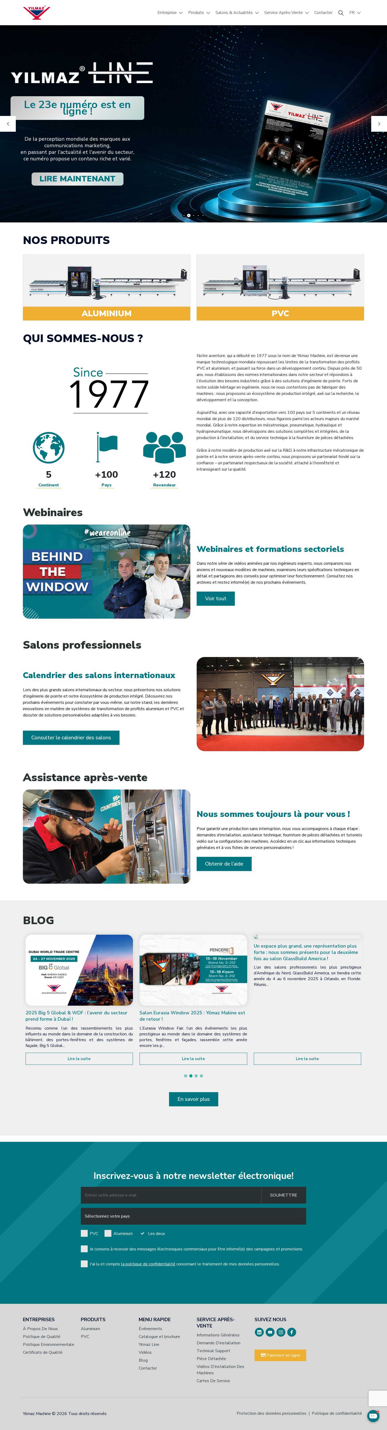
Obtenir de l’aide (224, 863)
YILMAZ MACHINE (37, 13)
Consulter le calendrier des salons (71, 737)
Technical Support (213, 1351)
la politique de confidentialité (148, 1264)
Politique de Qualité (41, 1337)
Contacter (323, 13)
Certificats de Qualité (42, 1352)
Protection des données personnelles (271, 1413)
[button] (185, 1075)
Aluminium (123, 1233)
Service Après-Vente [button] (283, 13)
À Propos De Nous (40, 1329)
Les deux (156, 1233)
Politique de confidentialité (337, 1413)
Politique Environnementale (48, 1344)
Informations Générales (218, 1335)
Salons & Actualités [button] (234, 13)
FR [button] (352, 13)
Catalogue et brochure (159, 1337)
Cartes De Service (213, 1381)
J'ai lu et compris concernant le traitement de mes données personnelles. (185, 1264)
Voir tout (215, 598)
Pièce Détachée (211, 1359)
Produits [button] (196, 13)
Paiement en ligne (283, 1355)
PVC (94, 1233)
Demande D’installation (218, 1343)
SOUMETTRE (283, 1195)
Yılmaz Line (149, 1344)
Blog (143, 1360)
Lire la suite (79, 1059)
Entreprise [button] (167, 13)
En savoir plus (193, 1099)
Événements (150, 1329)
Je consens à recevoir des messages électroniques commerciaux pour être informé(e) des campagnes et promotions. (196, 1249)
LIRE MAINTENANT (77, 179)
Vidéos (145, 1352)
